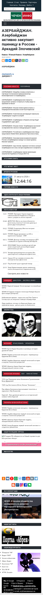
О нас (16, 2)
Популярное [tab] (25, 86)
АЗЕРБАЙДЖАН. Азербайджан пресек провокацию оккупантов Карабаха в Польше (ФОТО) (19, 153)
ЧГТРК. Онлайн (7, 572)
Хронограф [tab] (29, 343)
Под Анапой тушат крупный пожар (20, 264)
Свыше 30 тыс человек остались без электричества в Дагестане (20, 259)
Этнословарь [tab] (18, 343)
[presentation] (38, 321)
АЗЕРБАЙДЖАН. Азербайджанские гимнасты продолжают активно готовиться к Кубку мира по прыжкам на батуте (18, 101)
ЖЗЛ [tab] (22, 374)
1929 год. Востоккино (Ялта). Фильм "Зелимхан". (19, 385)
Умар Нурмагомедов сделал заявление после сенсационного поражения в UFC (22, 268)
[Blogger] (3, 60)
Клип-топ (5, 567)
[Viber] (20, 60)
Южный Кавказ (15, 55)
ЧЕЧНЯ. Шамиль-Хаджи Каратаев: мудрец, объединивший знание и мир (17, 367)
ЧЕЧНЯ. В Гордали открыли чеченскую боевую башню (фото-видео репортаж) (21, 292)
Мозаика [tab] (7, 343)
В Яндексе (21, 581)
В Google (10, 581)
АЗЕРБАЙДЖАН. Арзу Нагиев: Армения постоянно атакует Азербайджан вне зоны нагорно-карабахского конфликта (21, 147)
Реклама (22, 5)
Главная (10, 2)
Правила (23, 2)
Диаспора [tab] (17, 280)
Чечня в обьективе (8, 558)
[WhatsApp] (23, 60)
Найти (30, 9)
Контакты (14, 5)
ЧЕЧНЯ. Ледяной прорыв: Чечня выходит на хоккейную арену (21, 287)
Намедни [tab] (7, 280)
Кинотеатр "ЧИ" (7, 564)
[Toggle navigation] (5, 23)
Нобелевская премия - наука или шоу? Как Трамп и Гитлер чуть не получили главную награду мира (20, 298)
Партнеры (32, 2)
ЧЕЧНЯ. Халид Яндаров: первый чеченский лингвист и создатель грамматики (21, 426)
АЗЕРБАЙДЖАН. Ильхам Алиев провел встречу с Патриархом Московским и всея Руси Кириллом (18, 109)
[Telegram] (26, 60)
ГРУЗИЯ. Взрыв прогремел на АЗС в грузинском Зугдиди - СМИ (20, 235)
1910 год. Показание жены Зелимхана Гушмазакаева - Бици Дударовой (21, 380)
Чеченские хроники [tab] (11, 374)
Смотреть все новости (18, 273)
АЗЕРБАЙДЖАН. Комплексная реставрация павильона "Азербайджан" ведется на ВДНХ (20, 115)
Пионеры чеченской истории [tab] (15, 403)
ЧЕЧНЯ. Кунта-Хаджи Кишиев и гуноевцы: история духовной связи (20, 350)
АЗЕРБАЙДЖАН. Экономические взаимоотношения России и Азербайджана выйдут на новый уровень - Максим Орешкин (19, 140)
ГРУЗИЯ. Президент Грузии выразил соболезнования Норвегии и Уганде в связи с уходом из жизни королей (21, 215)
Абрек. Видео (6, 561)
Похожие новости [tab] (11, 86)
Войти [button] (29, 5)
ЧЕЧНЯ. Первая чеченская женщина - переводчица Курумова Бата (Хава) (20, 355)
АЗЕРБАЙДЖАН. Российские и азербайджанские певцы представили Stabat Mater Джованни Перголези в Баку (20, 133)
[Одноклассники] (13, 60)
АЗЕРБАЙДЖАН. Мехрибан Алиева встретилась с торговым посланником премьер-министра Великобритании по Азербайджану (18, 94)
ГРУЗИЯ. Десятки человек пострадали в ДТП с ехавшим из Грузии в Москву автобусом (23, 240)
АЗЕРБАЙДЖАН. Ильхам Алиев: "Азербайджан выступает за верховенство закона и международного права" (21, 127)
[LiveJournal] (16, 60)
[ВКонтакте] (9, 60)
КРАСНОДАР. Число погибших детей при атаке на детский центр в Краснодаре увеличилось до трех (22, 247)
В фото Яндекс (17, 583)
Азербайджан (28, 55)
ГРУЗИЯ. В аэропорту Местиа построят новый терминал (21, 229)
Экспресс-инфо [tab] (29, 280)
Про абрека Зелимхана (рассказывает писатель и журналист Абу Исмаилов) (19, 390)
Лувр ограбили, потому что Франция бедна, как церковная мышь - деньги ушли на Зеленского (18, 304)
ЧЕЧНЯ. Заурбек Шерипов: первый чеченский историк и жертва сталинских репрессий (21, 361)
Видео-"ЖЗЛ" (6, 555)
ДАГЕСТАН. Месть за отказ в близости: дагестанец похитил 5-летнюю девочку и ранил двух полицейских (22, 223)
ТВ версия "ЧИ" (7, 553)
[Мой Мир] (6, 60)
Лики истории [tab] (32, 374)
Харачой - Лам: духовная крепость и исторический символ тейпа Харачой (20, 396)
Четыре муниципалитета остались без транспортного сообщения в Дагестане (22, 253)
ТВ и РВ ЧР (5, 570)
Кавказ (5, 55)
